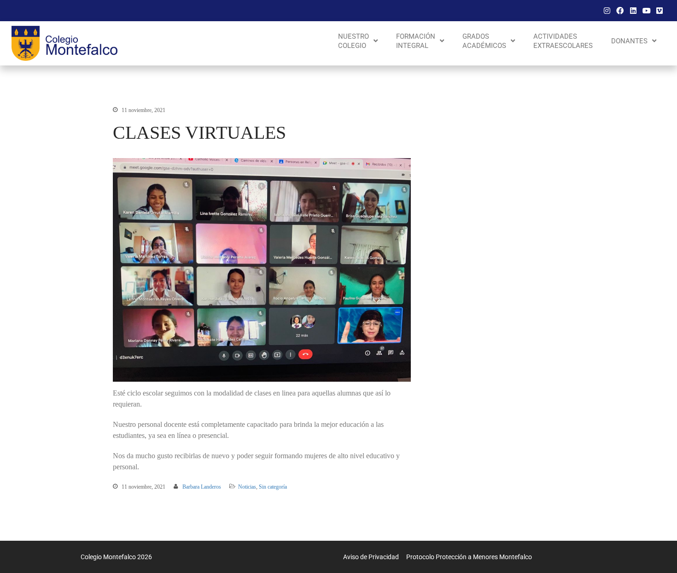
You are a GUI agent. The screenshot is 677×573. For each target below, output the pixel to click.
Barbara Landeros (201, 487)
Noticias (247, 487)
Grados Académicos (484, 41)
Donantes (629, 41)
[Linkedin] (633, 11)
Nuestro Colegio (353, 41)
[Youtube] (647, 11)
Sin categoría (273, 487)
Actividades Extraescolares (563, 41)
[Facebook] (620, 11)
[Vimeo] (659, 11)
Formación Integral (415, 41)
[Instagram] (607, 11)
